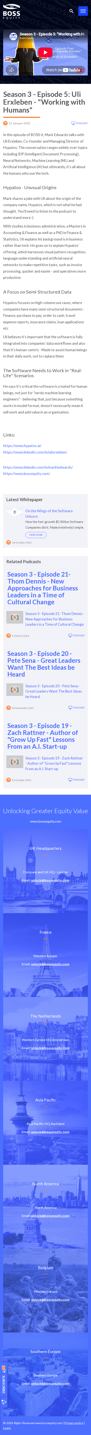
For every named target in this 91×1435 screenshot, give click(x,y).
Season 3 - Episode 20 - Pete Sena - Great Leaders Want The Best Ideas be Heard (43, 664)
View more (36, 534)
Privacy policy (73, 1423)
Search (71, 11)
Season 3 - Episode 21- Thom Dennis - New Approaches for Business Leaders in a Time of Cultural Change (42, 588)
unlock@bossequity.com (50, 880)
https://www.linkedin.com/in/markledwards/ (38, 467)
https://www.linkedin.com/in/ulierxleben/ (35, 452)
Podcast (82, 123)
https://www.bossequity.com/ (26, 473)
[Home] (11, 11)
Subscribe (4, 1379)
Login (7, 1428)
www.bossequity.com (45, 821)
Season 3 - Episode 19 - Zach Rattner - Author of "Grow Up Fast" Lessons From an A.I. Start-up (42, 736)
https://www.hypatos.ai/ (22, 445)
